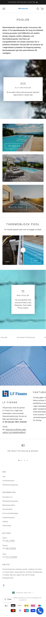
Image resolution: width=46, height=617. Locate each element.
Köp (36, 260)
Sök (3, 476)
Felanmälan (6, 525)
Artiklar (5, 521)
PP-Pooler (14, 146)
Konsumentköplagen (10, 513)
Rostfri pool (15, 207)
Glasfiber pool (17, 176)
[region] (23, 450)
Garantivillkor (7, 509)
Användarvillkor (8, 480)
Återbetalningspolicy (10, 485)
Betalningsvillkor (8, 505)
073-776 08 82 (11, 557)
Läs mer (23, 83)
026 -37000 (10, 541)
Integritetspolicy (8, 517)
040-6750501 (11, 548)
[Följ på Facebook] (3, 585)
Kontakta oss (7, 497)
